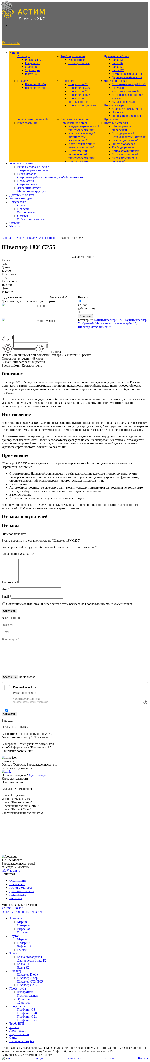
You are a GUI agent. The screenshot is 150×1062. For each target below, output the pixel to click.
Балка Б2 (117, 63)
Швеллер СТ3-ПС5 (30, 981)
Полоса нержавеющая (126, 115)
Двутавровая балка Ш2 (127, 77)
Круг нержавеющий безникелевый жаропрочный (81, 137)
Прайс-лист (17, 884)
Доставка (74, 1058)
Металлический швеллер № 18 (115, 323)
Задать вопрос (38, 775)
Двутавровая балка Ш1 (127, 73)
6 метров (31, 66)
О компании (17, 880)
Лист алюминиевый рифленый (125, 159)
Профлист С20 (27, 1013)
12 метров (23, 1002)
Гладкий (22, 950)
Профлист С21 (27, 1016)
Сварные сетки (27, 184)
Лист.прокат (17, 1030)
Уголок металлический (32, 119)
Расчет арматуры (20, 198)
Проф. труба (17, 988)
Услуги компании (21, 163)
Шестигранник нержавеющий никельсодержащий (81, 154)
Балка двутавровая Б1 (31, 957)
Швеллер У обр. (35, 87)
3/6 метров (24, 999)
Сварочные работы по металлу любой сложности (50, 177)
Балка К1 (118, 66)
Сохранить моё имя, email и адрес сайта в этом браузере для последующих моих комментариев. (69, 603)
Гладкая (22, 932)
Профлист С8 (26, 1009)
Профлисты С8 (78, 84)
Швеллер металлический (94, 327)
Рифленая (23, 929)
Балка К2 (118, 70)
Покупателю (17, 202)
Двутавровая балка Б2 (31, 960)
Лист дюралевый (123, 133)
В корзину (85, 316)
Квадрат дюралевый (125, 140)
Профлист (67, 80)
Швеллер (23, 80)
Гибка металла (26, 173)
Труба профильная (73, 56)
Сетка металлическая (75, 119)
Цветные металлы (116, 122)
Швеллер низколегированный (125, 89)
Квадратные (76, 59)
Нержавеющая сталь (74, 122)
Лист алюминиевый (125, 154)
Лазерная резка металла (32, 170)
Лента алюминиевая (125, 150)
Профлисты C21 (79, 91)
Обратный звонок (13, 911)
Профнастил (25, 180)
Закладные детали (29, 187)
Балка (13, 953)
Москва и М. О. (59, 297)
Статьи (22, 205)
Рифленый (24, 946)
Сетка (13, 1037)
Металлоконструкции (31, 191)
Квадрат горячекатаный (128, 108)
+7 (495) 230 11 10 (13, 908)
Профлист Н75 (27, 1020)
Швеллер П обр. (35, 84)
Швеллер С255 (27, 985)
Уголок (14, 1027)
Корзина (110, 1058)
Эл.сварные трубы (21, 1041)
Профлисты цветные (82, 105)
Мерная (22, 922)
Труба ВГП (16, 1023)
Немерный (24, 943)
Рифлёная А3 (34, 59)
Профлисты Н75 (79, 94)
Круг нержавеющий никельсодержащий (81, 145)
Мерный (23, 939)
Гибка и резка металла (32, 219)
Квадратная (25, 992)
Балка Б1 (117, 59)
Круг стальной (27, 122)
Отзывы (22, 216)
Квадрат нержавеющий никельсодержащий (83, 128)
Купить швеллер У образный (35, 237)
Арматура (23, 56)
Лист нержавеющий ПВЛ (129, 84)
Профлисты (17, 1006)
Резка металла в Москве (33, 166)
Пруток (14, 936)
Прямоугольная (27, 995)
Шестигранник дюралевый (122, 128)
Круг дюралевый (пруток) (129, 136)
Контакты (15, 226)
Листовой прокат (115, 80)
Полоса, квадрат (115, 105)
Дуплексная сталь (123, 101)
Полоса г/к (119, 112)
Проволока (111, 119)
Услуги (40, 1058)
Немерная (23, 925)
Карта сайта (34, 911)
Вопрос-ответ (26, 212)
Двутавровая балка (116, 56)
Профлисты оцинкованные (78, 100)
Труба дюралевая (123, 147)
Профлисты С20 (79, 87)
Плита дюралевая (123, 143)
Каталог (14, 52)
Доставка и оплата (21, 195)
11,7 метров (32, 70)
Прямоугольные (79, 63)
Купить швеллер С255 (108, 320)
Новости (23, 209)
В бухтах (31, 73)
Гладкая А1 (32, 63)
